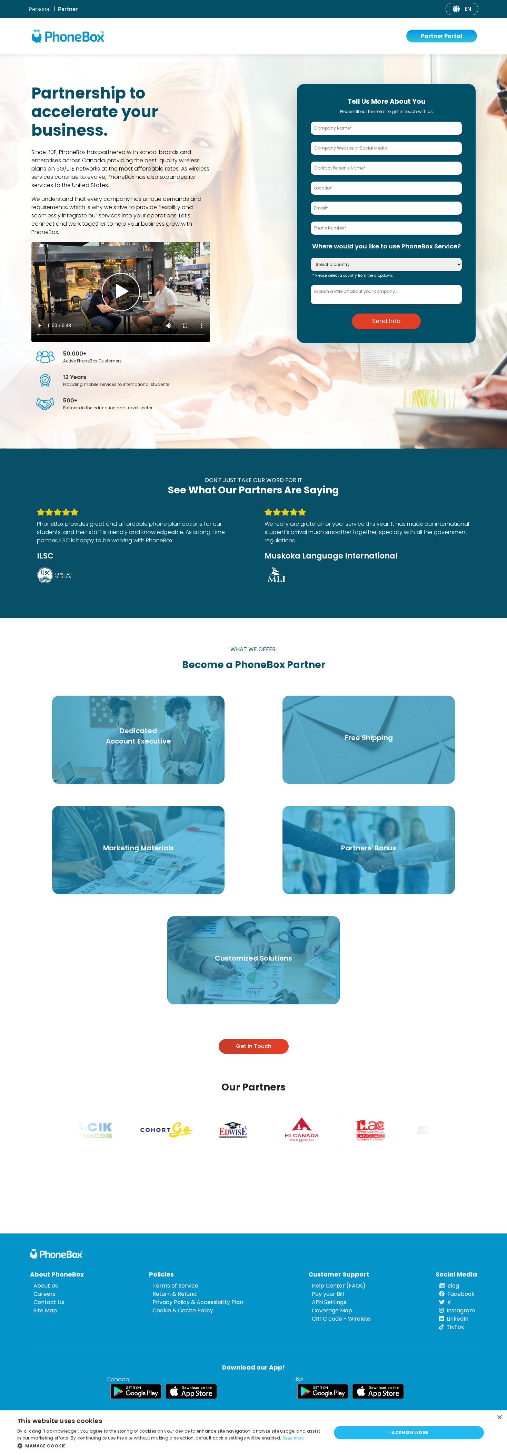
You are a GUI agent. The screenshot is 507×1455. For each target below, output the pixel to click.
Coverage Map (332, 1310)
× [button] (499, 1417)
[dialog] (253, 1432)
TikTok (455, 1327)
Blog (453, 1286)
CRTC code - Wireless (341, 1319)
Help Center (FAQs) (339, 1286)
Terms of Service (175, 1286)
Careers (44, 1294)
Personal (40, 9)
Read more (293, 1438)
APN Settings (329, 1302)
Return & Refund (174, 1294)
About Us (45, 1286)
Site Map (45, 1310)
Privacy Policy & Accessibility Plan (197, 1302)
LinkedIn (457, 1319)
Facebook (461, 1294)
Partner (68, 9)
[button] (169, 1446)
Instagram (461, 1310)
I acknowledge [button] (409, 1432)
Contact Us (48, 1302)
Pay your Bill (328, 1294)
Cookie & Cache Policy (182, 1310)
